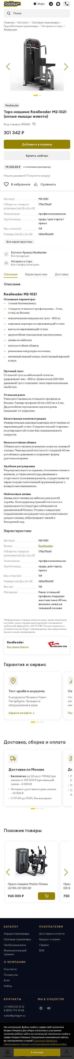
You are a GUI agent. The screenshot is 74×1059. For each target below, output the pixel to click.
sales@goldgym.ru (14, 1015)
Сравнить (48, 184)
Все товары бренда (17, 646)
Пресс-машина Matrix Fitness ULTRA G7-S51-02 (28, 886)
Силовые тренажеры (45, 22)
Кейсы (8, 986)
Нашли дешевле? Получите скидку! (27, 175)
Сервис (44, 945)
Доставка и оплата (52, 933)
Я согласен (37, 1052)
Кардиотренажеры (16, 933)
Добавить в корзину (37, 144)
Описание (10, 274)
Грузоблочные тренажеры (21, 26)
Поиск (16, 13)
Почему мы (11, 974)
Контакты (10, 969)
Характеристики (36, 274)
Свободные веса (15, 945)
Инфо (41, 3)
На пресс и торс (52, 26)
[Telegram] (51, 3)
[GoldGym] (12, 4)
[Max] (58, 3)
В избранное (20, 184)
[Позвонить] (66, 3)
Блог (7, 980)
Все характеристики (19, 241)
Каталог (22, 22)
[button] (66, 66)
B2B (41, 950)
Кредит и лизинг (49, 939)
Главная (9, 22)
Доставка (61, 274)
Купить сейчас (37, 155)
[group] (37, 63)
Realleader (10, 29)
